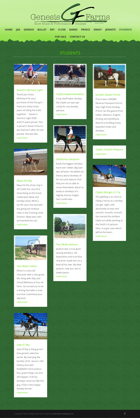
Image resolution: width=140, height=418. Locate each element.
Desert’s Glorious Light (30, 90)
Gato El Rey (23, 344)
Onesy (98, 30)
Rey (52, 30)
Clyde (62, 30)
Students (125, 30)
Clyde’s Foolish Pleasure (109, 149)
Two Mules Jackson (67, 244)
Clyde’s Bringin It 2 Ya (108, 192)
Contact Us (77, 37)
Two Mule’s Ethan (27, 266)
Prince (85, 30)
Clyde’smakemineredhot (70, 94)
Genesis (29, 30)
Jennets (110, 30)
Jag (18, 30)
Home (8, 30)
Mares (73, 30)
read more (22, 137)
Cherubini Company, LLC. (63, 414)
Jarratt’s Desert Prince (108, 94)
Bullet (41, 30)
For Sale (60, 37)
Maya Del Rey (24, 180)
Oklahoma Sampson (67, 159)
